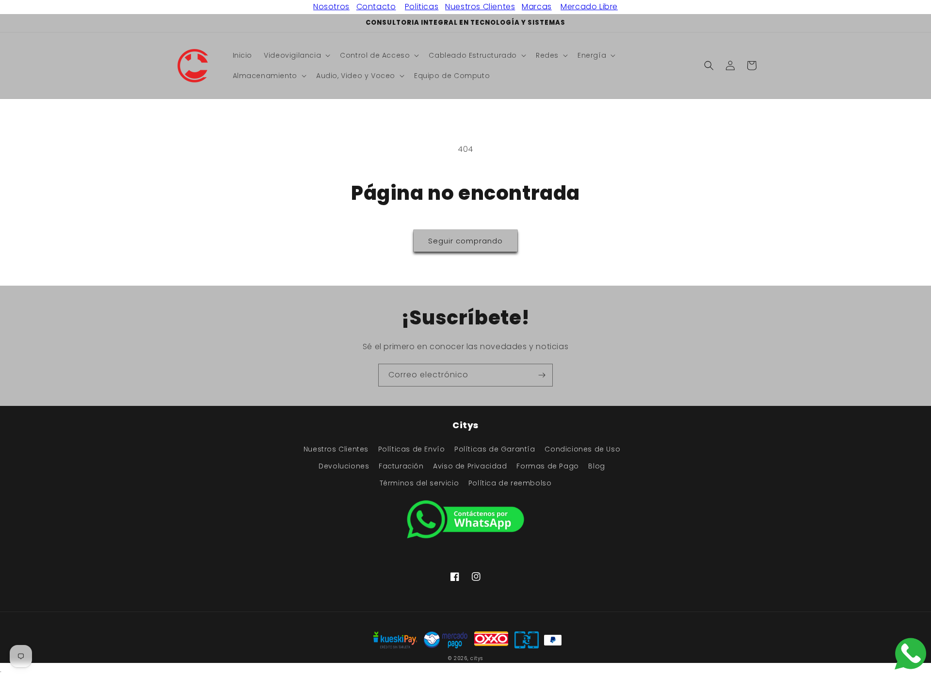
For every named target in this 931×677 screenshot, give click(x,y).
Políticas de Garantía (494, 449)
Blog (596, 466)
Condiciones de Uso (582, 449)
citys (476, 658)
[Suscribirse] (541, 375)
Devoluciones (344, 466)
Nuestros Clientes (480, 6)
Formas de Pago (547, 466)
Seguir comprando (465, 241)
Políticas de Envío (411, 449)
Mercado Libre (589, 6)
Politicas (421, 6)
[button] (296, 55)
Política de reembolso (510, 483)
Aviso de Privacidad (470, 466)
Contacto (376, 6)
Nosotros (331, 6)
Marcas (537, 6)
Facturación (401, 466)
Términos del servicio (419, 483)
